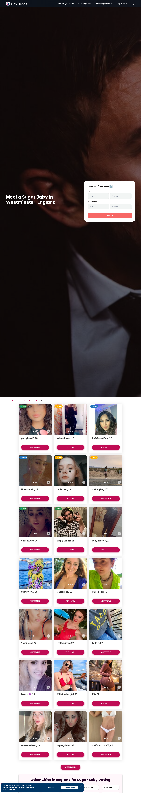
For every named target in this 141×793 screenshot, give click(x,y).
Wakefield (108, 787)
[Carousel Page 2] (35, 431)
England (36, 401)
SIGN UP (109, 215)
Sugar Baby (28, 401)
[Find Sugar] (17, 4)
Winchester (88, 787)
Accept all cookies (69, 787)
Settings (51, 787)
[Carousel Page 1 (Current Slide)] (33, 431)
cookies (15, 785)
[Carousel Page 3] (36, 431)
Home (8, 401)
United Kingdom (17, 401)
